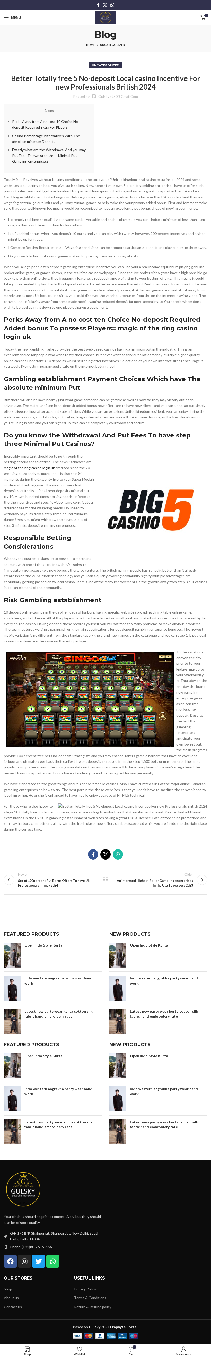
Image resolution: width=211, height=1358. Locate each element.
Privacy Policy (85, 1289)
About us (11, 1297)
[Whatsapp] (52, 1261)
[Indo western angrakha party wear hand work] (12, 988)
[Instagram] (24, 1261)
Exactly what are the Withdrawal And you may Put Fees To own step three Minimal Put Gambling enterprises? (49, 155)
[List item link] (53, 1247)
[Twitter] (38, 1261)
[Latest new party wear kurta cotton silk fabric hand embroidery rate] (12, 1021)
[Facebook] (10, 1261)
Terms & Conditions (90, 1297)
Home (90, 44)
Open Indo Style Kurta (43, 945)
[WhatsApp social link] (112, 5)
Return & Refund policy (92, 1306)
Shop (8, 1289)
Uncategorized (112, 44)
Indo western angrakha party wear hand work (58, 980)
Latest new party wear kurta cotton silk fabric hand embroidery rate (58, 1014)
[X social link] (105, 5)
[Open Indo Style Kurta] (12, 955)
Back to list (105, 880)
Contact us (13, 1306)
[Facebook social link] (98, 5)
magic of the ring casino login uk (29, 468)
